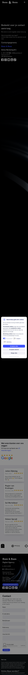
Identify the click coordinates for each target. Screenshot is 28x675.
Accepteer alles (14, 346)
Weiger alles (14, 353)
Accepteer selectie (14, 349)
